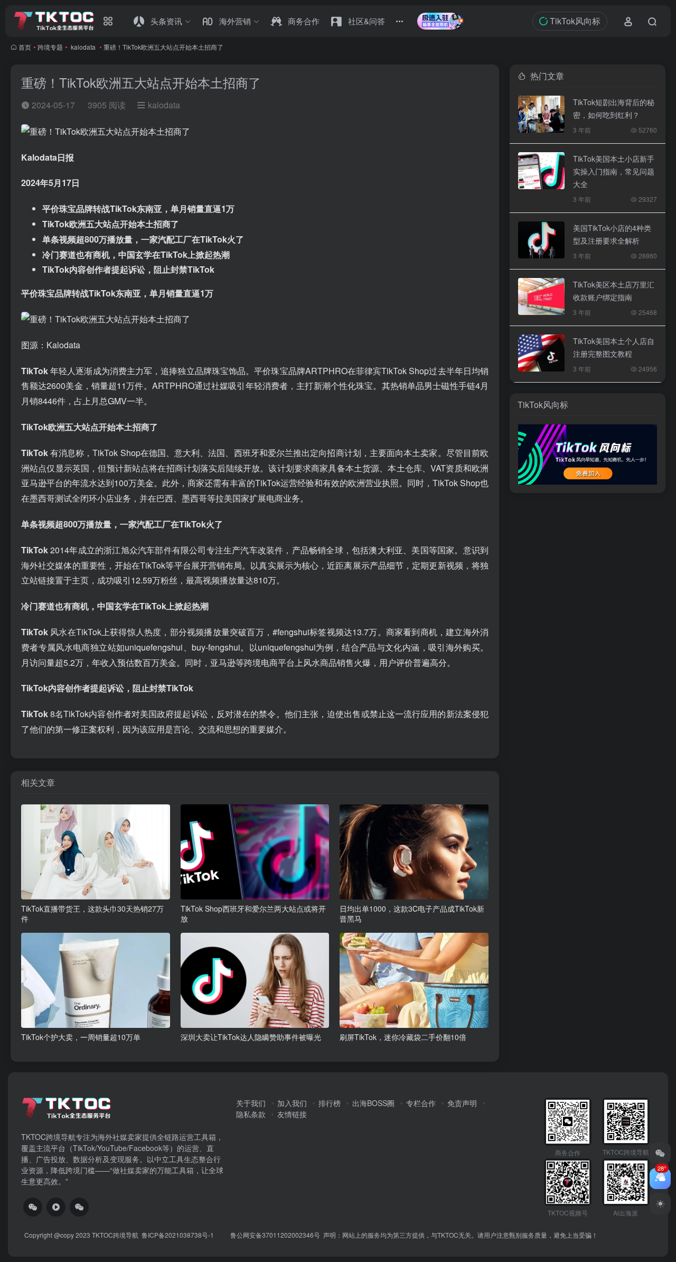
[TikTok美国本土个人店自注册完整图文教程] (541, 353)
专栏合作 (421, 1103)
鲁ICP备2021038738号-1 (178, 1234)
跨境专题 (50, 46)
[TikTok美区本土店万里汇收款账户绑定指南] (541, 296)
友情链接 (292, 1114)
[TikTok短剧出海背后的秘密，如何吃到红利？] (541, 114)
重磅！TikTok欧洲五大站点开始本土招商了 (163, 46)
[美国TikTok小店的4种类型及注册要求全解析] (541, 239)
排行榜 (329, 1103)
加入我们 (292, 1103)
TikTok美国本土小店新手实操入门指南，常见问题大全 (613, 171)
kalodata (83, 46)
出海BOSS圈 (373, 1103)
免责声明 (462, 1103)
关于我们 (251, 1103)
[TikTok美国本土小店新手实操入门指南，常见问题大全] (541, 170)
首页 (24, 46)
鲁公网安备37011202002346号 (275, 1234)
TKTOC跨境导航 (115, 1234)
